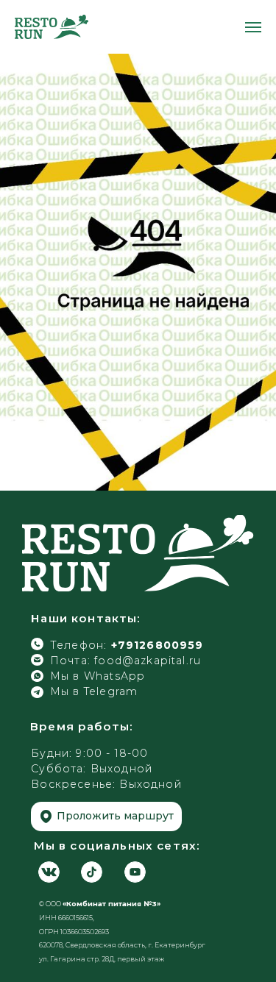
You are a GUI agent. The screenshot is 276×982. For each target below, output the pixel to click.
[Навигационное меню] (253, 27)
